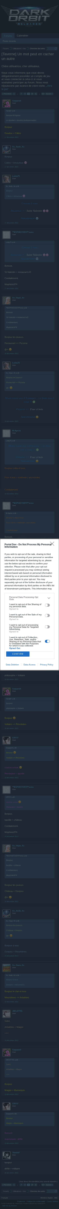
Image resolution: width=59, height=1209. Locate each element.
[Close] (53, 545)
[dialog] (29, 604)
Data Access (29, 664)
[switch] (47, 605)
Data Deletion (12, 664)
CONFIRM (17, 654)
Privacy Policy (46, 664)
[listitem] (29, 598)
